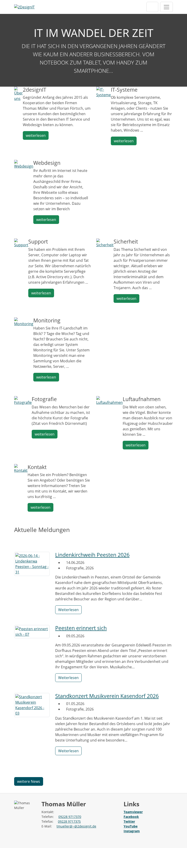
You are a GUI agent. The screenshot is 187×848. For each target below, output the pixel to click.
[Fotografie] (23, 400)
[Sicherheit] (105, 242)
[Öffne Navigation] (166, 7)
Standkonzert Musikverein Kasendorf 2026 (107, 696)
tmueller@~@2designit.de (76, 826)
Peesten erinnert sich (81, 628)
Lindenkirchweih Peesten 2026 (92, 554)
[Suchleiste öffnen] (152, 7)
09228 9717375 (69, 821)
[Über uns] (18, 93)
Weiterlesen (68, 609)
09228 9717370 (69, 816)
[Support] (21, 242)
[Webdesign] (23, 163)
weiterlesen (36, 135)
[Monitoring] (23, 321)
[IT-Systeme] (103, 91)
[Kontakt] (21, 468)
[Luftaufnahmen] (109, 400)
